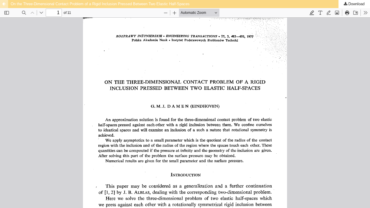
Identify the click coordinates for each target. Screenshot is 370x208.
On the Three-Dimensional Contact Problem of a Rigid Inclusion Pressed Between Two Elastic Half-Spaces (100, 4)
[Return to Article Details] (4, 4)
